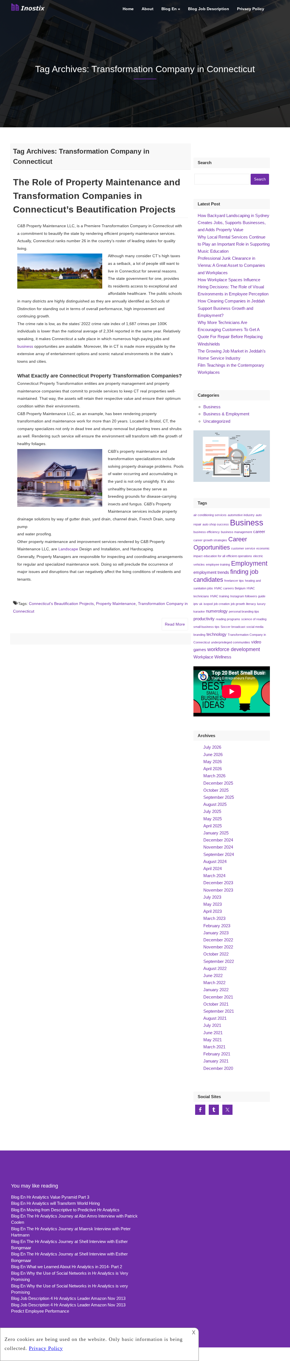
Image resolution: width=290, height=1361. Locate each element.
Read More (175, 624)
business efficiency (206, 532)
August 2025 (215, 804)
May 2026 (212, 761)
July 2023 (212, 897)
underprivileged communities (230, 642)
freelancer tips (234, 580)
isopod (208, 604)
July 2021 (212, 1025)
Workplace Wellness (212, 657)
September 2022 (218, 961)
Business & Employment (226, 413)
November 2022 (218, 946)
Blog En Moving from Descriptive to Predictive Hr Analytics (65, 1209)
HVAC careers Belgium (230, 588)
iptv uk (197, 604)
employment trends (211, 572)
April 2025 (212, 825)
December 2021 (218, 997)
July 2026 (212, 747)
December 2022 (218, 939)
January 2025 (216, 832)
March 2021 (214, 1046)
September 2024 (218, 854)
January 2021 (216, 1061)
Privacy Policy (250, 9)
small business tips (206, 626)
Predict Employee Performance (40, 1311)
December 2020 (218, 1068)
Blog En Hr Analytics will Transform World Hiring (55, 1203)
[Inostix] (28, 10)
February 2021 (216, 1053)
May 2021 (212, 1039)
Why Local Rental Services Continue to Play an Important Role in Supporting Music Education (234, 244)
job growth (238, 604)
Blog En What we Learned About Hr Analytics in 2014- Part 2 (66, 1266)
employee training (218, 564)
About (147, 9)
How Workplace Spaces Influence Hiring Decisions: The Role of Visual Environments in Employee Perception (233, 286)
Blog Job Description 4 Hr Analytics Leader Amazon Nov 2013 (68, 1298)
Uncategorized (216, 421)
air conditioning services (210, 515)
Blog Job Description (208, 9)
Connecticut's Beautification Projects (61, 603)
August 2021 (215, 1018)
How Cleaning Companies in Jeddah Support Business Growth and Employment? (231, 308)
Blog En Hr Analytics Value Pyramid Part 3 (50, 1197)
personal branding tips (244, 611)
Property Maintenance (116, 603)
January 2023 (216, 932)
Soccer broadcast (233, 626)
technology (216, 634)
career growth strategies (210, 540)
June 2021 (213, 1032)
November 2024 (218, 847)
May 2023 (212, 904)
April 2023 (212, 911)
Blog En (169, 9)
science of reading (253, 619)
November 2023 (218, 890)
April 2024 (212, 868)
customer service (243, 548)
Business (212, 406)
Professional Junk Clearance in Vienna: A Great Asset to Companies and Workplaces (231, 265)
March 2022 (214, 982)
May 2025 (212, 818)
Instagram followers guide (247, 596)
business (25, 346)
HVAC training (219, 596)
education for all (214, 556)
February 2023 (216, 925)
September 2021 (218, 1011)
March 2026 (214, 775)
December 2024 (218, 840)
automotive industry (241, 515)
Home (128, 9)
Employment (249, 563)
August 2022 (215, 968)
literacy (251, 604)
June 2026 (213, 754)
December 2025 (218, 783)
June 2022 (213, 975)
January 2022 (216, 989)
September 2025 (218, 797)
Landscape (68, 549)
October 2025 (216, 790)
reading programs (228, 619)
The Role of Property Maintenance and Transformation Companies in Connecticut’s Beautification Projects (96, 195)
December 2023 (218, 882)
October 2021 (216, 1004)
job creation (222, 604)
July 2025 (212, 811)
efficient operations (239, 556)
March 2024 (214, 875)
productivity (204, 619)
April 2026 (212, 768)
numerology (217, 611)
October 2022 (216, 954)
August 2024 (215, 861)
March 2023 (214, 918)
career (259, 531)
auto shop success (215, 524)
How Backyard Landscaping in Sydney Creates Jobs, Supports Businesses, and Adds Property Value (233, 222)
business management (236, 532)
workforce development (233, 649)
